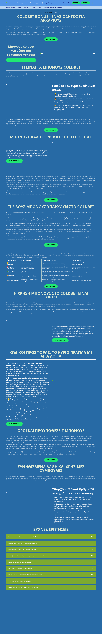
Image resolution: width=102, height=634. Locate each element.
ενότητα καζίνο (71, 254)
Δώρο (39, 7)
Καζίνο (19, 7)
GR (94, 3)
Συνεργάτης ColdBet (56, 7)
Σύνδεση (85, 3)
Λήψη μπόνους (51, 39)
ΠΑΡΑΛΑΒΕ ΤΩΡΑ (21, 60)
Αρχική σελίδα (10, 7)
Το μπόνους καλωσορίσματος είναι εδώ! (57, 3)
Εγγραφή (76, 3)
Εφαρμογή (46, 7)
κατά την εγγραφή (22, 75)
